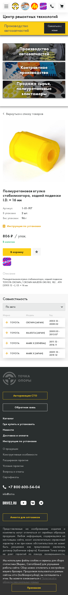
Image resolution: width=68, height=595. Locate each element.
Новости (8, 430)
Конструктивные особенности (20, 454)
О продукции (10, 449)
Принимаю (34, 587)
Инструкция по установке (20, 441)
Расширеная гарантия (15, 460)
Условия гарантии (13, 466)
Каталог (8, 418)
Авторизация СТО (25, 395)
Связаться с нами (55, 28)
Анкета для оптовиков (25, 517)
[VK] (33, 503)
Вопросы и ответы (13, 471)
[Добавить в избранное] (36, 252)
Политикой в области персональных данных (29, 580)
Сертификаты (11, 477)
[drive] (9, 503)
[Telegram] (41, 503)
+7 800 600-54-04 (24, 487)
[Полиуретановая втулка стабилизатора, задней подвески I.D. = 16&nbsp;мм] (34, 151)
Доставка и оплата (15, 435)
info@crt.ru (8, 494)
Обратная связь (25, 407)
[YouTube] (24, 503)
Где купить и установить (19, 424)
